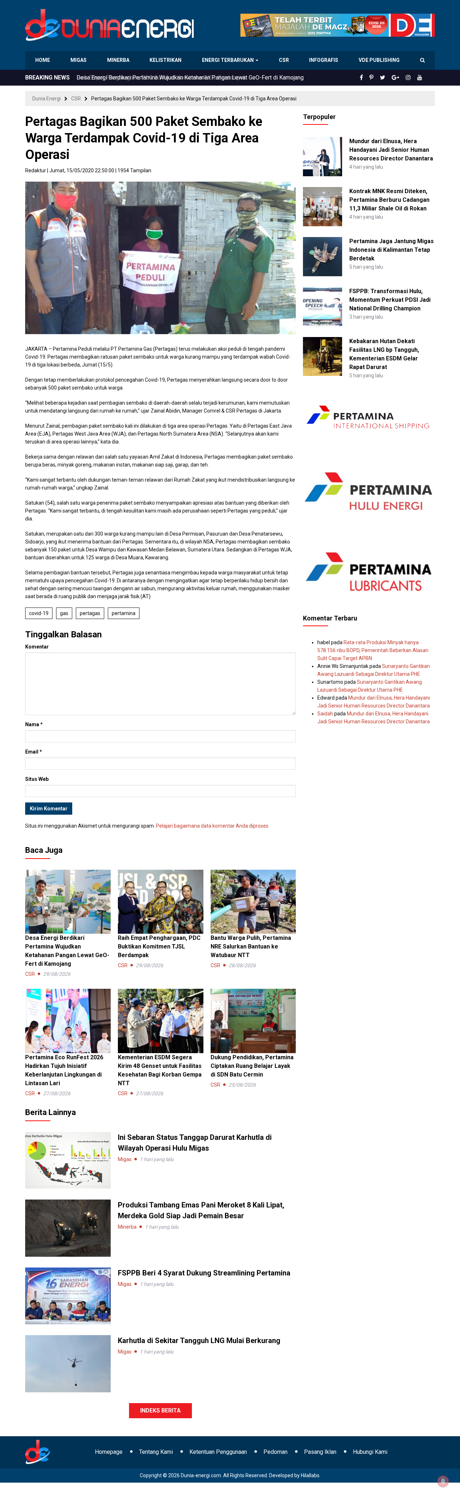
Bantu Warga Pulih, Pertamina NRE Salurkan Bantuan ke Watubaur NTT (251, 946)
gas (64, 613)
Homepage (109, 1451)
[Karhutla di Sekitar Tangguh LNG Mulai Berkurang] (68, 1363)
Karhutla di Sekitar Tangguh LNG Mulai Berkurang (199, 1340)
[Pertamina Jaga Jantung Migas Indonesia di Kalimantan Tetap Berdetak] (322, 256)
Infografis (324, 60)
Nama (34, 724)
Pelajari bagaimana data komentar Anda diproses (212, 826)
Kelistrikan (167, 60)
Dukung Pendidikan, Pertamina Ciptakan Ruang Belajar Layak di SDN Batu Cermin (252, 1066)
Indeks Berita (160, 1410)
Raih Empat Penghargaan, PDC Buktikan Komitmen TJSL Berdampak (159, 946)
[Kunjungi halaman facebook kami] (373, 77)
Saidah (325, 713)
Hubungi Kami (370, 1451)
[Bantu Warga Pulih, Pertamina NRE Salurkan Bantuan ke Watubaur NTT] (253, 901)
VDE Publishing (379, 60)
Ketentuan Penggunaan (218, 1451)
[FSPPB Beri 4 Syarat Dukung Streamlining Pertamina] (68, 1295)
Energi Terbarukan (228, 60)
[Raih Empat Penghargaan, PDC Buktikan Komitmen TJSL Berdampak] (160, 901)
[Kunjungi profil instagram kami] (411, 77)
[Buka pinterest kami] (381, 77)
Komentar (37, 647)
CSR (284, 60)
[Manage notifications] (443, 1481)
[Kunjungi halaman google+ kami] (401, 77)
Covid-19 (39, 613)
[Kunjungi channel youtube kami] (421, 77)
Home (43, 60)
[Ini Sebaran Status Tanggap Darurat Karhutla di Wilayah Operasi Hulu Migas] (68, 1160)
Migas (79, 60)
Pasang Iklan (320, 1451)
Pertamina (123, 613)
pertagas (90, 613)
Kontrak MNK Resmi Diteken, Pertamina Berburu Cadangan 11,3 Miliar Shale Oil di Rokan (389, 200)
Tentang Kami (156, 1451)
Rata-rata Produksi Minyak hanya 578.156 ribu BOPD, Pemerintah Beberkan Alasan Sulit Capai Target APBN (372, 650)
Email (33, 752)
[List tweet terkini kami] (390, 77)
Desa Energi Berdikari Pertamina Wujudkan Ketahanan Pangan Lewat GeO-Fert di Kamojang (190, 77)
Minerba (119, 60)
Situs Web (37, 779)
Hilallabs (310, 1475)
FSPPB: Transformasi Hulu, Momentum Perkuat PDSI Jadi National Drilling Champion (390, 300)
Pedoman (275, 1451)
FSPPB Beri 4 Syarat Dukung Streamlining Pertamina (204, 1273)
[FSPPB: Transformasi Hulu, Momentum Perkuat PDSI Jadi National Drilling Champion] (322, 306)
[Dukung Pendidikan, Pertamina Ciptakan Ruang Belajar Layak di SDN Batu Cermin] (253, 1020)
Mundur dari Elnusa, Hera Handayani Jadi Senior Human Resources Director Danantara (391, 150)
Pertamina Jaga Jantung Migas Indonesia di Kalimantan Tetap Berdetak (391, 250)
